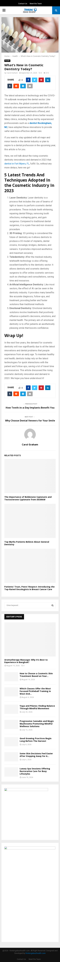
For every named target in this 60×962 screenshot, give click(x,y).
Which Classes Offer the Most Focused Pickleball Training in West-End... (35, 691)
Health (7, 60)
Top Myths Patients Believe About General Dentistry (26, 543)
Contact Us (22, 4)
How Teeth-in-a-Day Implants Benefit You (30, 407)
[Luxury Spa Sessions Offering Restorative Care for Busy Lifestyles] (11, 771)
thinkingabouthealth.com (35, 953)
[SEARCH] (52, 605)
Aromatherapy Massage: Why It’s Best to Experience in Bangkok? (26, 661)
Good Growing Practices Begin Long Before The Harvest (35, 739)
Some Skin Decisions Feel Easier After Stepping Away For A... (36, 754)
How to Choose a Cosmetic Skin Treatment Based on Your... (36, 674)
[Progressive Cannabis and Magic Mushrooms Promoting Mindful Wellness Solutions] (11, 724)
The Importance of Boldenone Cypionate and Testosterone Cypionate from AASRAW (28, 498)
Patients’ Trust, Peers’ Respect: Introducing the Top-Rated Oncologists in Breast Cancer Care (29, 588)
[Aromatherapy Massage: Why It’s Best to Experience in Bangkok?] (30, 639)
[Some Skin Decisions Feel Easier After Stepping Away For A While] (11, 756)
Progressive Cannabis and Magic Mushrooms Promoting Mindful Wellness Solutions (37, 724)
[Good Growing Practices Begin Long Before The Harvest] (11, 741)
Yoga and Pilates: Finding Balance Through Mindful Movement (37, 707)
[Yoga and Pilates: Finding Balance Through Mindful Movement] (11, 709)
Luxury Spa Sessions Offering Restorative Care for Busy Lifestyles (35, 771)
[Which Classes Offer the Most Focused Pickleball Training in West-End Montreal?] (11, 691)
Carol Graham (12, 73)
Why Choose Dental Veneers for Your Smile (30, 420)
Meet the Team (36, 4)
